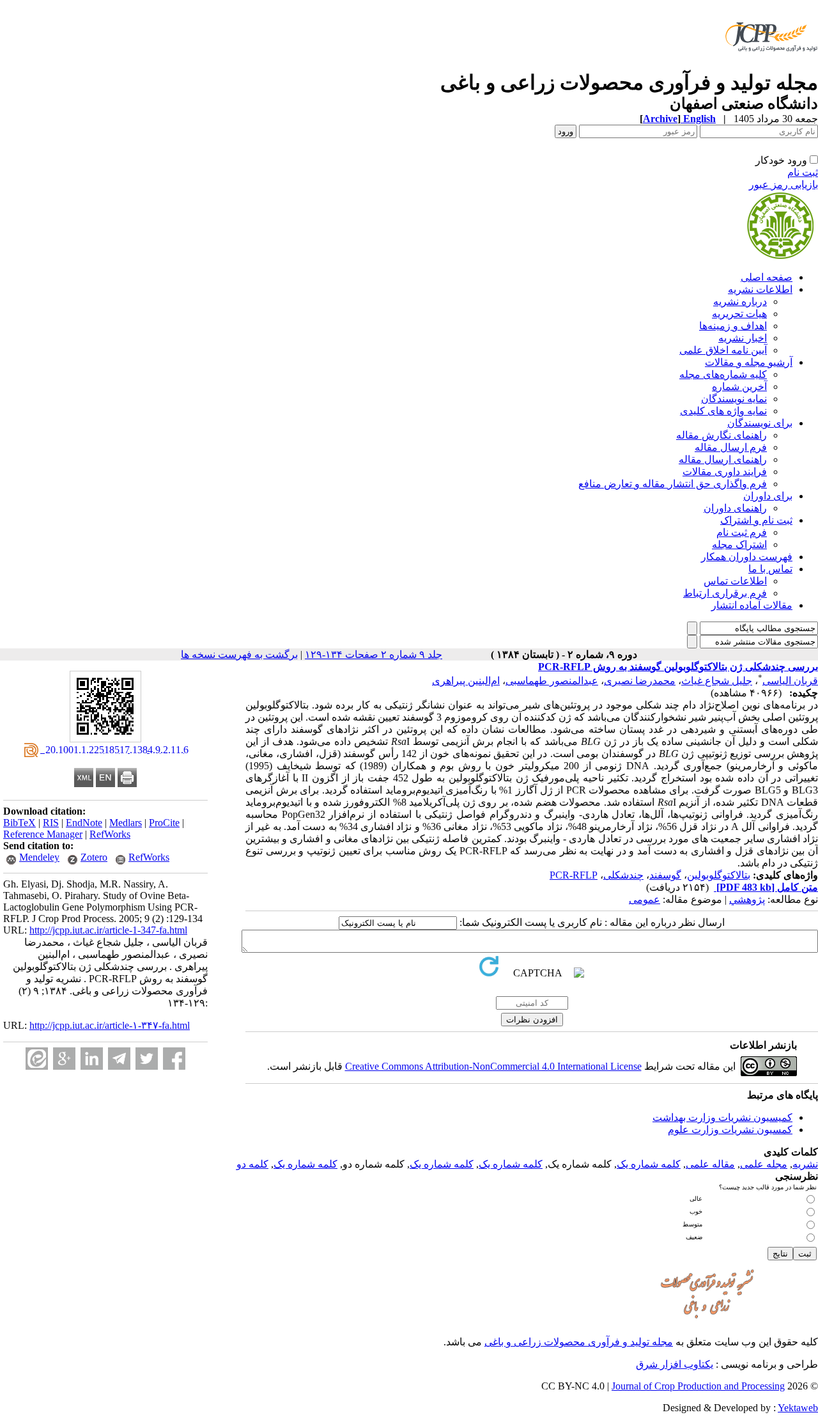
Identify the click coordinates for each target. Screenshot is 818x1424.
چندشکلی (623, 875)
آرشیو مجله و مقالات (748, 362)
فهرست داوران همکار (746, 556)
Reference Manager (42, 834)
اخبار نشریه (742, 338)
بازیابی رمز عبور (783, 184)
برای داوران (767, 495)
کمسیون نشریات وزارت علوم (730, 1129)
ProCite (164, 822)
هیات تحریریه (739, 313)
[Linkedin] (92, 1058)
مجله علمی (763, 1164)
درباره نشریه (740, 301)
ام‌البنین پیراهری (466, 680)
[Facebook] (174, 1058)
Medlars (125, 822)
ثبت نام (802, 172)
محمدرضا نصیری (639, 680)
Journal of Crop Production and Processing (698, 1386)
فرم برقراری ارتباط (725, 593)
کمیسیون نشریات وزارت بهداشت (722, 1117)
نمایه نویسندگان (734, 398)
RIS (51, 822)
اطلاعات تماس (735, 580)
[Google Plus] (64, 1058)
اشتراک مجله (739, 544)
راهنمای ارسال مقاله (723, 459)
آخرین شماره (739, 386)
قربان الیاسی (790, 680)
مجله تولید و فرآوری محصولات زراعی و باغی (578, 1341)
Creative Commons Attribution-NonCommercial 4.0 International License (493, 1066)
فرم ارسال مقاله (731, 447)
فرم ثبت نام (741, 532)
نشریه (805, 1164)
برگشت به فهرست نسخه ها (239, 654)
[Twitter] (146, 1058)
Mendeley (39, 857)
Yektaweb (798, 1407)
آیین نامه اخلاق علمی (723, 350)
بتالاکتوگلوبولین (718, 875)
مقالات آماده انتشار (751, 605)
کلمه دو (252, 1164)
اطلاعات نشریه (760, 289)
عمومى (644, 899)
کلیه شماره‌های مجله (723, 374)
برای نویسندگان (759, 423)
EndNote (84, 822)
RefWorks (109, 834)
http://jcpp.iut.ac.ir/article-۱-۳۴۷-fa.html (109, 1025)
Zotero (94, 857)
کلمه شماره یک (649, 1164)
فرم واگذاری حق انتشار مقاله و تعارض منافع (672, 483)
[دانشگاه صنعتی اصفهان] (769, 66)
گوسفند (665, 875)
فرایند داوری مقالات (725, 471)
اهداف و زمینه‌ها (733, 325)
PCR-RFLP (574, 875)
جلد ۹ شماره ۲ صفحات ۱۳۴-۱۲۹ (373, 654)
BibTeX (19, 822)
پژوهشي (747, 899)
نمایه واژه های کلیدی (723, 410)
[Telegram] (119, 1058)
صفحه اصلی (766, 277)
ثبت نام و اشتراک (756, 520)
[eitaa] (37, 1058)
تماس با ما (770, 568)
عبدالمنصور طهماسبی (551, 680)
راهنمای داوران (735, 508)
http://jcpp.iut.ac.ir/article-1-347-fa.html (108, 930)
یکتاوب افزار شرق (674, 1364)
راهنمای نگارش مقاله (721, 435)
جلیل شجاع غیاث (716, 680)
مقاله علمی (710, 1164)
